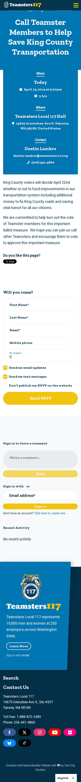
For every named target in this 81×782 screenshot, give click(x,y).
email (25, 655)
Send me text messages (28, 376)
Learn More (18, 646)
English (63, 778)
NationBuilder (32, 765)
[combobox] (66, 778)
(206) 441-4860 (42, 162)
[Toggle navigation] (76, 5)
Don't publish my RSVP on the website (40, 385)
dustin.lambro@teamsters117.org (40, 156)
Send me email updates (27, 368)
